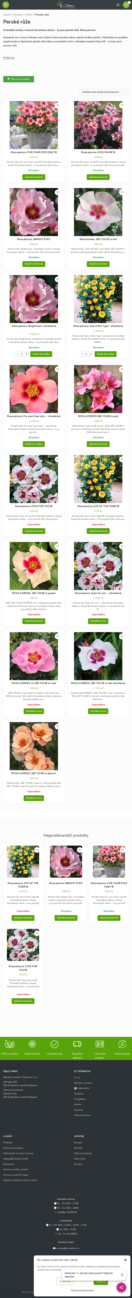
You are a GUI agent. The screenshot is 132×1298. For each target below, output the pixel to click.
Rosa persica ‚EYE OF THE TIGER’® (98, 506)
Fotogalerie (80, 1099)
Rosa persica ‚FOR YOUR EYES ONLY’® (34, 152)
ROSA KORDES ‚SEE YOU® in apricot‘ (33, 773)
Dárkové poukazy (83, 1153)
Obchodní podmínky (13, 1148)
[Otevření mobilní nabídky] (6, 5)
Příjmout (100, 1281)
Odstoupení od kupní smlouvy (18, 1153)
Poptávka (79, 1093)
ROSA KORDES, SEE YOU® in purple (34, 593)
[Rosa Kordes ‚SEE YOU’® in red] (98, 212)
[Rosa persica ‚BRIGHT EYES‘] (34, 212)
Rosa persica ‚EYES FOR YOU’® (33, 506)
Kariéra (77, 1104)
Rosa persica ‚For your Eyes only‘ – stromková (34, 416)
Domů (6, 14)
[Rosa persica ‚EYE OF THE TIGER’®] (98, 479)
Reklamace (8, 1164)
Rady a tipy (79, 1158)
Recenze (78, 1109)
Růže (29, 14)
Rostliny (18, 14)
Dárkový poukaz (82, 1115)
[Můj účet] (118, 5)
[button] (125, 1259)
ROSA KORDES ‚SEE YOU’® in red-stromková (98, 683)
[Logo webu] (66, 4)
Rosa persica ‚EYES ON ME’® (98, 152)
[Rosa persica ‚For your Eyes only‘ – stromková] (34, 389)
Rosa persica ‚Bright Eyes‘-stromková (34, 326)
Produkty (7, 1142)
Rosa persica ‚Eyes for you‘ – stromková (98, 593)
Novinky (78, 1164)
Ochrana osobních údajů (82, 1290)
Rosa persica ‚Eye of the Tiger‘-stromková (98, 326)
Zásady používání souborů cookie (20, 1180)
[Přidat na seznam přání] (57, 105)
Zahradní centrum (83, 1083)
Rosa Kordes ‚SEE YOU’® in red (98, 239)
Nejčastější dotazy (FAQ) (15, 1158)
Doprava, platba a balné (15, 1169)
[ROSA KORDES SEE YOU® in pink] (98, 389)
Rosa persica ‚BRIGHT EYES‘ (34, 239)
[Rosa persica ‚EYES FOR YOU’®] (34, 479)
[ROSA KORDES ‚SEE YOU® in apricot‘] (34, 746)
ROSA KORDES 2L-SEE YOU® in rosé (34, 683)
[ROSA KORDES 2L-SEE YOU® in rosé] (34, 656)
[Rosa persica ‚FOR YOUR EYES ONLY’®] (34, 125)
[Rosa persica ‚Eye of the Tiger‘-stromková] (98, 299)
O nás (77, 1077)
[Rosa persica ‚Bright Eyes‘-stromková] (34, 299)
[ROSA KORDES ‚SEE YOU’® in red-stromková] (98, 656)
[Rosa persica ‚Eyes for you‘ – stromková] (98, 566)
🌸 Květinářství (81, 1088)
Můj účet (78, 1148)
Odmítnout (65, 1281)
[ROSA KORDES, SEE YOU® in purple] (34, 566)
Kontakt (78, 1142)
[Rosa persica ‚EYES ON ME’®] (98, 125)
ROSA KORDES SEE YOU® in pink (98, 416)
